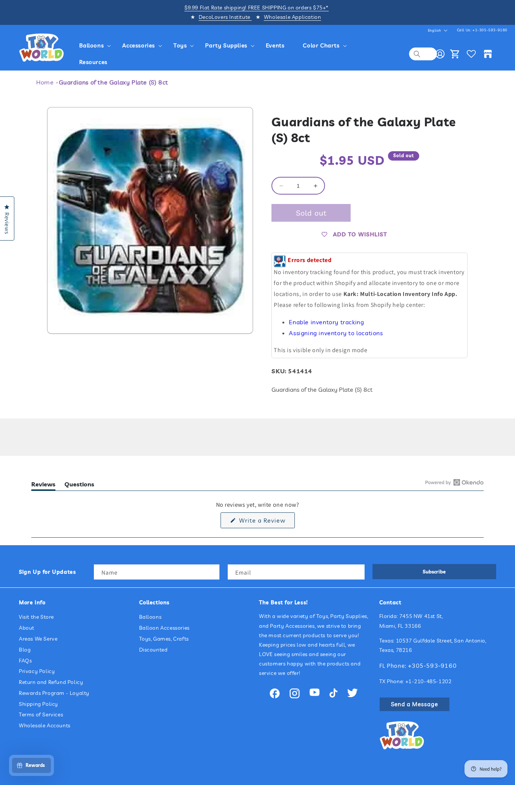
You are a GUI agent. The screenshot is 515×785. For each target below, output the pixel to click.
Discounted (153, 649)
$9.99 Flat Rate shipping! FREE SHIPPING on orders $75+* (256, 7)
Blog (25, 649)
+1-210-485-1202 (428, 681)
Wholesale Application (292, 17)
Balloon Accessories (164, 627)
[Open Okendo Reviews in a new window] (454, 482)
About (26, 627)
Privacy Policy (37, 671)
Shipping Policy (38, 704)
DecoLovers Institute (225, 17)
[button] (96, 45)
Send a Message (414, 704)
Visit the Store (36, 616)
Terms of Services (41, 714)
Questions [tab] (79, 485)
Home (45, 82)
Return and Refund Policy (51, 682)
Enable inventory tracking (326, 322)
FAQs (25, 660)
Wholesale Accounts (45, 725)
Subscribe (434, 572)
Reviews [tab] (43, 485)
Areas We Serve (38, 638)
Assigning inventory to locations (336, 333)
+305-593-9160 (432, 665)
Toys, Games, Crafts (164, 638)
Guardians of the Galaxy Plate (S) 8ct (113, 82)
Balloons (150, 616)
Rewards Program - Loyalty (54, 693)
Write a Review (266, 522)
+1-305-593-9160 (489, 30)
